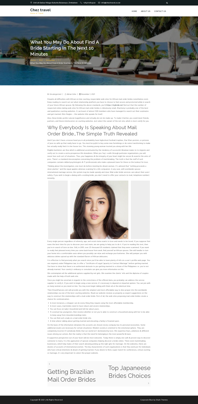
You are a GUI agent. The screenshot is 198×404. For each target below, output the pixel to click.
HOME (134, 11)
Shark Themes (162, 400)
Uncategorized (55, 94)
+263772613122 (89, 3)
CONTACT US (160, 11)
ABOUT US (145, 11)
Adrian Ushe (71, 94)
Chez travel (40, 10)
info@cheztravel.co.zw (110, 3)
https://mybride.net (114, 105)
